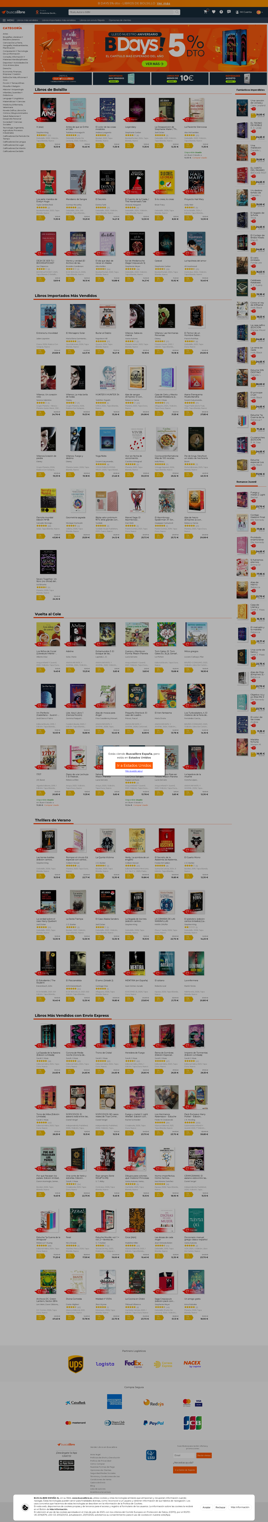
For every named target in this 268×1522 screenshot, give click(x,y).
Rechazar (220, 1507)
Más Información (240, 1507)
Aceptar (206, 1507)
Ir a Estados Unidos (134, 765)
